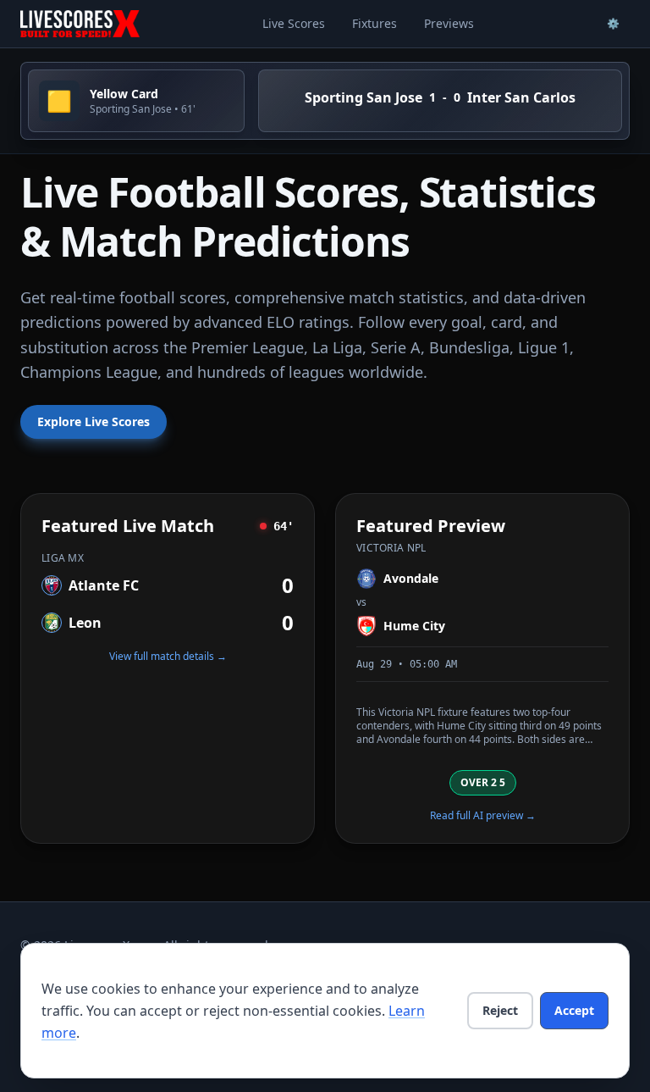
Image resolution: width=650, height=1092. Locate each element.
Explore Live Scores (93, 421)
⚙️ (613, 23)
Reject (500, 1010)
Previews (449, 23)
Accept (574, 1010)
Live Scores (293, 23)
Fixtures (374, 23)
